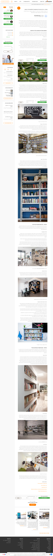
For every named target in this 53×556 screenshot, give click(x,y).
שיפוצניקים (49, 541)
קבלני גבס (49, 546)
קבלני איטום (49, 550)
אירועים (22, 541)
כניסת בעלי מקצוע (8, 542)
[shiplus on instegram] (2, 554)
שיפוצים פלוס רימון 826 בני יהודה (7, 540)
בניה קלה (38, 541)
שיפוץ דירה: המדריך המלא (37, 540)
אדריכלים (49, 542)
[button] (11, 1)
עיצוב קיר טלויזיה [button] (8, 90)
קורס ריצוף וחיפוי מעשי (20, 542)
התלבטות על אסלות (9, 75)
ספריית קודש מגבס (44, 487)
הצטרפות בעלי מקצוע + (5, 1)
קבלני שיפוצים (49, 540)
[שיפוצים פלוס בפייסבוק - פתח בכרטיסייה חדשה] (5, 554)
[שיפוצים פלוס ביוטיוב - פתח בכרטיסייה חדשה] (4, 554)
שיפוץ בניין (49, 549)
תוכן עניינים (19, 8)
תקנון (22, 548)
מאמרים (45, 4)
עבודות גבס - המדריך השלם (36, 548)
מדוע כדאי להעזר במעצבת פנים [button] (8, 95)
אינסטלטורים (49, 548)
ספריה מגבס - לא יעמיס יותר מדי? (42, 483)
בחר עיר (5, 7)
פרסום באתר (9, 541)
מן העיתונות (21, 546)
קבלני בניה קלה (49, 547)
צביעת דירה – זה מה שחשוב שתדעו (36, 549)
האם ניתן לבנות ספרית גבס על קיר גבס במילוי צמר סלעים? (39, 489)
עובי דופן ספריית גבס (44, 485)
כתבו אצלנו (21, 547)
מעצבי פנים (48, 4)
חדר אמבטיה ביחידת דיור (9, 71)
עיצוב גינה (38, 550)
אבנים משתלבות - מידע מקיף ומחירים (35, 547)
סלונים (11, 78)
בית (50, 4)
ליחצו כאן (15, 554)
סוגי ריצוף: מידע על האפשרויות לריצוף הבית (35, 542)
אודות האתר (21, 540)
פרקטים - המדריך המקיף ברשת (36, 546)
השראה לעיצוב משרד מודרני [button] (7, 93)
